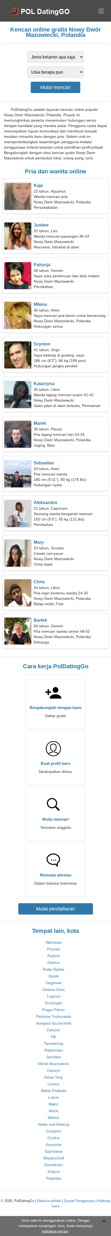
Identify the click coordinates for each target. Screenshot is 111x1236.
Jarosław (53, 1057)
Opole (53, 976)
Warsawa (53, 942)
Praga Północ (53, 1010)
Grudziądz (53, 1003)
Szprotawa (53, 1151)
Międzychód (53, 1158)
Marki (53, 1111)
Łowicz (53, 1084)
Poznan (53, 949)
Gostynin (53, 1131)
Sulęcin (53, 1171)
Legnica (53, 996)
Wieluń (53, 1117)
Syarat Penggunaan (79, 1201)
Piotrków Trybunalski (53, 1016)
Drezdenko (53, 1165)
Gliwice (53, 962)
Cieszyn (53, 1070)
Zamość (53, 1030)
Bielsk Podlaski (53, 1090)
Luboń (53, 1097)
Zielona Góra (53, 989)
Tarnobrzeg (53, 1043)
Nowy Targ (53, 1077)
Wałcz (53, 1104)
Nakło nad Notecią (53, 1124)
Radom (53, 956)
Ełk (53, 1037)
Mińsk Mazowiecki (53, 1064)
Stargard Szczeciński (53, 1023)
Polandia (53, 1178)
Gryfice (53, 1138)
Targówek (53, 983)
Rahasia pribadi (49, 1201)
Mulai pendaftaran (55, 909)
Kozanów (53, 1144)
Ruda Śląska (53, 969)
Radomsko (53, 1050)
